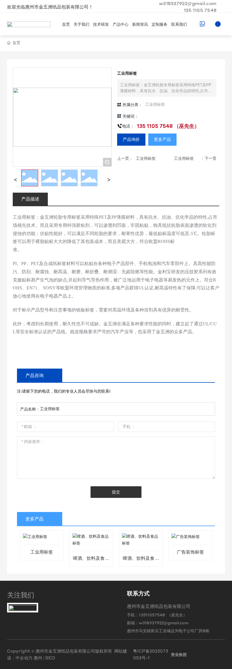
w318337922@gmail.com (187, 3)
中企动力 (24, 658)
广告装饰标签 (190, 552)
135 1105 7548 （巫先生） (168, 125)
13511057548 (152, 614)
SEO (50, 658)
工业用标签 (155, 104)
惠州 (38, 658)
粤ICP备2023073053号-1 (150, 654)
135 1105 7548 (200, 10)
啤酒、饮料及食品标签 (91, 560)
